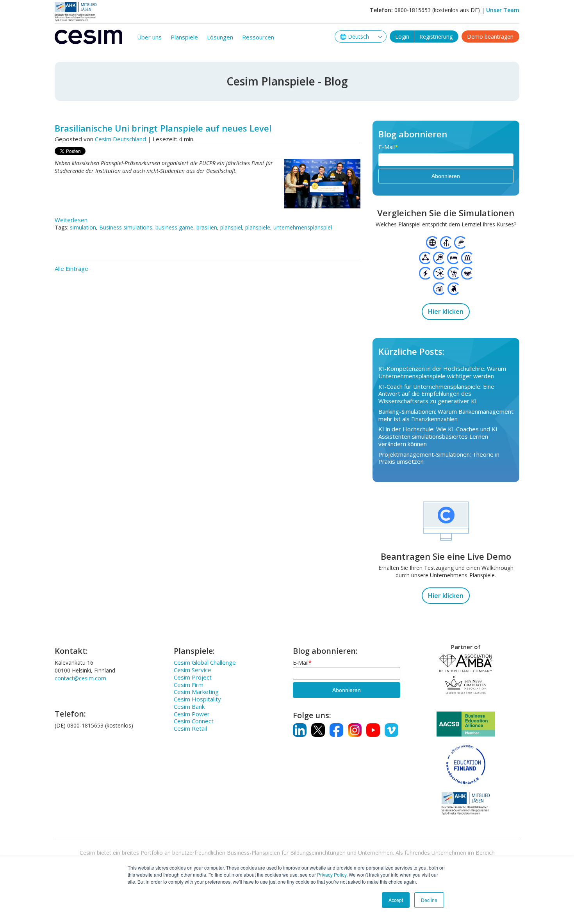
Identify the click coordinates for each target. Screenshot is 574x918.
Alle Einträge (71, 268)
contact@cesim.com (80, 678)
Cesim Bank (189, 706)
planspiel (231, 227)
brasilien (206, 227)
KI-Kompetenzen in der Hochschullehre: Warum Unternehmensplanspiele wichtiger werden (442, 372)
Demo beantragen (490, 36)
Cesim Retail (190, 728)
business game (174, 227)
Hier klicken (445, 311)
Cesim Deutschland (120, 139)
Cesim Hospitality (197, 699)
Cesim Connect (194, 721)
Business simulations (125, 227)
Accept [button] (396, 900)
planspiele (257, 227)
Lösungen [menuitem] (220, 37)
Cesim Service (192, 670)
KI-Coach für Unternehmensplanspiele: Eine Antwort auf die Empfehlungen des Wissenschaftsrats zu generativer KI (436, 393)
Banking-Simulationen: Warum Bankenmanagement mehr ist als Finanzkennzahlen (445, 415)
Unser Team (502, 10)
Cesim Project (193, 677)
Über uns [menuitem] (149, 37)
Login (402, 36)
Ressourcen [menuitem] (258, 37)
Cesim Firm (188, 684)
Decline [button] (429, 900)
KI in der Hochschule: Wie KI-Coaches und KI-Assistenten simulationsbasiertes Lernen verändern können (439, 436)
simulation (83, 227)
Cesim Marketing (196, 692)
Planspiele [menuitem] (184, 37)
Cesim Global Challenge (205, 662)
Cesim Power (192, 714)
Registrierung (436, 36)
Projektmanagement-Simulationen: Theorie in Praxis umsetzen (438, 458)
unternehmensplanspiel (302, 227)
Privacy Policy (331, 874)
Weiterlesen (71, 220)
